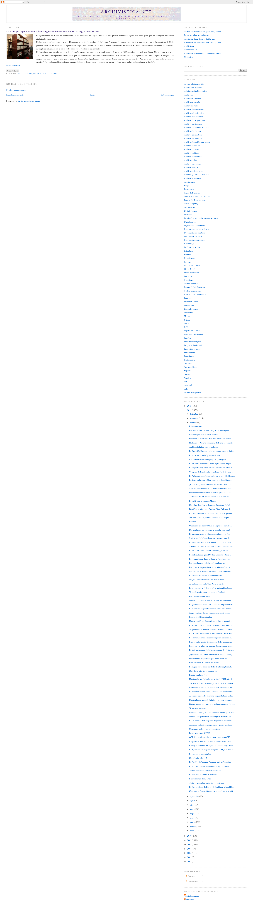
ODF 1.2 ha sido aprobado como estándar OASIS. (210, 737)
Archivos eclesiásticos (193, 134)
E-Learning (189, 243)
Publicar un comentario (16, 90)
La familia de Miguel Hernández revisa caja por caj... (211, 608)
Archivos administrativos (194, 112)
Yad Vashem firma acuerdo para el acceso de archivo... (211, 683)
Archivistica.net (126, 11)
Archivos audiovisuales (193, 116)
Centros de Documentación (195, 200)
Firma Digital (189, 269)
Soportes (187, 370)
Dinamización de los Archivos (196, 229)
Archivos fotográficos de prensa (197, 141)
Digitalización (25, 74)
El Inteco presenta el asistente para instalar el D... (209, 534)
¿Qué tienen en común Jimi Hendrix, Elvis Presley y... (211, 654)
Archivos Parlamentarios (194, 109)
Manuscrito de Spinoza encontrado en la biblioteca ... (211, 571)
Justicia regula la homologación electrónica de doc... (210, 538)
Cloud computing (191, 203)
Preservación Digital (192, 341)
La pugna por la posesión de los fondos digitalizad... (210, 666)
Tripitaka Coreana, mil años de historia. (205, 770)
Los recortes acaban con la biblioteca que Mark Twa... (211, 633)
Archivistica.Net (190, 49)
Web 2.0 (187, 377)
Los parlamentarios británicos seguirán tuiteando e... (210, 637)
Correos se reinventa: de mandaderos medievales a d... (211, 687)
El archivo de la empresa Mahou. (202, 500)
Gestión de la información (194, 287)
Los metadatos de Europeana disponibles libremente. (211, 720)
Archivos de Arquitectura (194, 120)
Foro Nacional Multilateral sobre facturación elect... (210, 587)
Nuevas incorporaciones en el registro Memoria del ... (211, 716)
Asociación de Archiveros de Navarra (199, 38)
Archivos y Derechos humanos (196, 174)
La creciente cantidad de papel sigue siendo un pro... (211, 463)
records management (192, 392)
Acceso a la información (194, 83)
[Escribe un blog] (10, 70)
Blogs (186, 185)
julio (192, 804)
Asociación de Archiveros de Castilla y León (202, 42)
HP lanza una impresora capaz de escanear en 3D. (209, 658)
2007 (189, 848)
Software (187, 363)
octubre (193, 422)
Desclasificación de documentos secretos (201, 218)
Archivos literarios (191, 149)
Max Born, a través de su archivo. (203, 670)
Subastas (187, 374)
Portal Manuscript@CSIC (199, 733)
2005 (189, 857)
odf (185, 381)
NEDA (187, 319)
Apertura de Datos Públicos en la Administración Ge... (211, 546)
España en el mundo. (198, 675)
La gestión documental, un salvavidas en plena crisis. (211, 604)
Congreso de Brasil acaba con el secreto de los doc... (211, 471)
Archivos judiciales (192, 145)
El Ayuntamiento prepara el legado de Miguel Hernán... (212, 749)
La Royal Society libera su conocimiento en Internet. (210, 467)
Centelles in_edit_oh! (198, 758)
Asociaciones (189, 181)
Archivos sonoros (191, 167)
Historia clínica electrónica (195, 294)
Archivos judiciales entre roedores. (203, 446)
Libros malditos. (196, 426)
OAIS (186, 323)
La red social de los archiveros (196, 35)
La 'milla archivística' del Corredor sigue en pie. (209, 550)
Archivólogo (189, 46)
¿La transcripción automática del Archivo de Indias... (211, 484)
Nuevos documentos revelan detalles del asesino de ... (211, 600)
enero (192, 830)
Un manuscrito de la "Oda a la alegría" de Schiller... (210, 525)
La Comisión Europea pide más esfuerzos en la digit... (211, 451)
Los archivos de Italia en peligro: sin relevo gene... (210, 430)
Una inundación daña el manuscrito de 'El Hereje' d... (211, 679)
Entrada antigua (167, 94)
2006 (189, 852)
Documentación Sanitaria (194, 232)
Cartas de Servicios (192, 192)
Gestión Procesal (191, 283)
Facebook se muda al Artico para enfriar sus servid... (211, 438)
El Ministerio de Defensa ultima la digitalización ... (210, 766)
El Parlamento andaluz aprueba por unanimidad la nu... (212, 475)
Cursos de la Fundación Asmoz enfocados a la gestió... (211, 791)
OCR (186, 327)
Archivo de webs (191, 105)
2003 (189, 861)
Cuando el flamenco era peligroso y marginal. (208, 459)
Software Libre (190, 367)
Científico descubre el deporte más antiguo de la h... (210, 504)
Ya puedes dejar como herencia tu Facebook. (207, 592)
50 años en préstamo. (198, 708)
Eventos (187, 254)
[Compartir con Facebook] (15, 70)
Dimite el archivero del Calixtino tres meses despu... (210, 699)
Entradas (191, 876)
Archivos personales (192, 163)
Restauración (189, 359)
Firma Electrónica (191, 272)
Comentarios (192, 881)
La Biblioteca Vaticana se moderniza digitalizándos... (211, 542)
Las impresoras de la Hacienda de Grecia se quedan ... (211, 513)
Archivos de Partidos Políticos (196, 127)
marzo (192, 821)
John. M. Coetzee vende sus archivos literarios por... (210, 488)
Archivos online (190, 160)
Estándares (188, 250)
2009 (189, 840)
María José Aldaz (192, 895)
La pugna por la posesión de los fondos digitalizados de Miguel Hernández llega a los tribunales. (52, 31)
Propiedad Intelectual (45, 74)
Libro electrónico (191, 308)
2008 (189, 844)
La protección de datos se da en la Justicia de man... (210, 558)
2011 (189, 410)
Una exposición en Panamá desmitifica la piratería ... (210, 621)
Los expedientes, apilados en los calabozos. (207, 563)
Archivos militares (191, 152)
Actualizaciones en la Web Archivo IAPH (206, 583)
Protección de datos (192, 348)
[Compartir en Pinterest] (17, 70)
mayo (192, 813)
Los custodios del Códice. (200, 596)
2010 (189, 835)
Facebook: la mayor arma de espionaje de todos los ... (211, 492)
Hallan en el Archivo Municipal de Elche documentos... (212, 442)
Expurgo (187, 261)
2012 (189, 405)
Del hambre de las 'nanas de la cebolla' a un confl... (210, 529)
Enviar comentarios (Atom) (29, 100)
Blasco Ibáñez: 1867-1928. (200, 778)
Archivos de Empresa (193, 123)
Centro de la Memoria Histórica (197, 196)
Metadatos (188, 312)
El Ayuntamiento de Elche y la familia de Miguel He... (211, 787)
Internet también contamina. (200, 616)
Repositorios (189, 356)
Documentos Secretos (193, 236)
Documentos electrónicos (194, 239)
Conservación (189, 207)
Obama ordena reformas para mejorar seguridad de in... (212, 704)
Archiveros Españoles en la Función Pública (202, 53)
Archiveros (188, 94)
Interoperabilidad (191, 301)
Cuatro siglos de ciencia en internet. (204, 434)
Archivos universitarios (193, 171)
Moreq (187, 316)
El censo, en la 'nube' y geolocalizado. (205, 455)
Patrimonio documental (193, 334)
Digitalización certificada (194, 225)
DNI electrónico (190, 210)
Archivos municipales (193, 156)
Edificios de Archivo (192, 247)
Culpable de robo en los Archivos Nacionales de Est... (211, 741)
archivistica (189, 899)
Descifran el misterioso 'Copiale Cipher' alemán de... (210, 509)
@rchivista (188, 56)
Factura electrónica (192, 265)
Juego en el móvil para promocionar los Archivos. (209, 612)
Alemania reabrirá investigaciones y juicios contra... (210, 724)
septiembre (194, 796)
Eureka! (192, 521)
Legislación (189, 305)
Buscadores (189, 189)
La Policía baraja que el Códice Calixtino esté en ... (210, 554)
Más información (13, 65)
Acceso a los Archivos (193, 87)
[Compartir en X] (12, 70)
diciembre (194, 413)
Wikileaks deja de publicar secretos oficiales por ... (210, 517)
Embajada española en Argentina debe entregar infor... (211, 745)
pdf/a (186, 388)
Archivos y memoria (192, 178)
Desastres (188, 214)
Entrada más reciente (15, 94)
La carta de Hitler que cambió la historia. (206, 575)
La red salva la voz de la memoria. (203, 774)
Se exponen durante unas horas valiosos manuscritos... (211, 691)
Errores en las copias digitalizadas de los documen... (210, 641)
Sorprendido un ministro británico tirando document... (211, 629)
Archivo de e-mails (192, 102)
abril (192, 817)
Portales (187, 338)
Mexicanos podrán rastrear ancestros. (204, 728)
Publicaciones (190, 352)
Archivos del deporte (192, 131)
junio (192, 809)
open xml (188, 385)
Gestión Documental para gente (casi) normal (202, 31)
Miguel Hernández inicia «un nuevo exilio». (207, 579)
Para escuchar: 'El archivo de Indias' (204, 662)
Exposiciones (189, 258)
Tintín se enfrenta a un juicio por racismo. (206, 782)
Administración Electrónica (195, 91)
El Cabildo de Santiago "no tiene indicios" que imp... (211, 762)
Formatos (188, 276)
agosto (193, 800)
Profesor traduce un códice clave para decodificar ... (210, 480)
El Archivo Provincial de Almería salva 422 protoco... (211, 625)
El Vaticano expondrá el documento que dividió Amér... (212, 650)
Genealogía (188, 279)
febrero (193, 826)
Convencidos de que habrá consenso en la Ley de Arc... (212, 712)
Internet (187, 298)
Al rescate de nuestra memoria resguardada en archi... (211, 695)
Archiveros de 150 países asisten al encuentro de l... (210, 496)
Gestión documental (192, 290)
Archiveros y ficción (192, 98)
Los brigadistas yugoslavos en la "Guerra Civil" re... (210, 567)
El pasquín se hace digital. (200, 753)
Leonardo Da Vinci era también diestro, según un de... (211, 646)
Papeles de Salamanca (193, 330)
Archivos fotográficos (193, 138)
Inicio (92, 94)
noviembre (194, 418)
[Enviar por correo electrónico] (7, 70)
